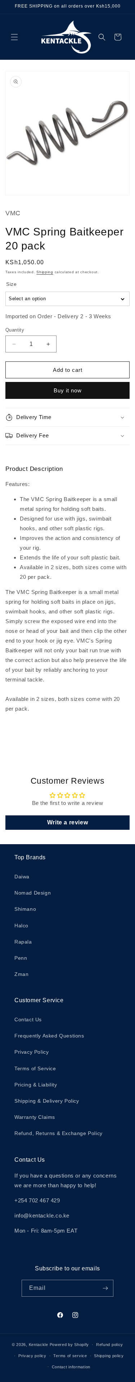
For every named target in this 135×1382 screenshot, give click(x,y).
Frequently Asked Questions (49, 1036)
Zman (21, 974)
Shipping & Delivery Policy (46, 1101)
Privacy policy (32, 1356)
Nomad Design (32, 893)
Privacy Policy (31, 1052)
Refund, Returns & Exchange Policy (58, 1133)
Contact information (71, 1367)
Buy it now (68, 390)
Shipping (44, 272)
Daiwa (22, 876)
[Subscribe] (105, 1288)
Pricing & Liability (35, 1085)
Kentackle (38, 1344)
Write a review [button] (67, 822)
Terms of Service (35, 1068)
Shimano (25, 909)
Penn (20, 958)
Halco (21, 925)
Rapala (23, 942)
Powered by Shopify (69, 1344)
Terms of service (70, 1356)
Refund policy (109, 1344)
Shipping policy (109, 1356)
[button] (14, 37)
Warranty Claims (34, 1117)
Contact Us (28, 1019)
